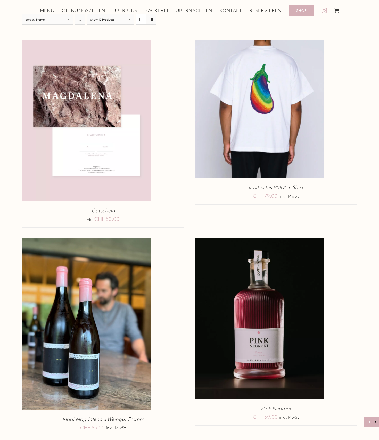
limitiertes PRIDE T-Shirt (276, 187)
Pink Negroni (276, 408)
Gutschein (103, 210)
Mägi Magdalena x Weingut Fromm (103, 419)
